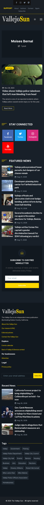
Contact (30, 8)
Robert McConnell (32, 468)
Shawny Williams (17, 468)
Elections (32, 463)
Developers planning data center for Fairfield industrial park (28, 184)
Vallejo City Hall (8, 458)
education (22, 463)
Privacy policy (6, 367)
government (15, 449)
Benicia (28, 458)
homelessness (8, 482)
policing (9, 68)
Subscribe (22, 11)
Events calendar (7, 345)
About (16, 8)
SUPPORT (8, 8)
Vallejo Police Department (12, 453)
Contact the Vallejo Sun (10, 337)
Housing (37, 458)
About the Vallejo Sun (9, 324)
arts (13, 463)
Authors (23, 8)
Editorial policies (7, 333)
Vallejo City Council (32, 453)
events (19, 458)
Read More (8, 108)
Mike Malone (22, 473)
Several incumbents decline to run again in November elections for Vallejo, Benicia (28, 216)
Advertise (5, 358)
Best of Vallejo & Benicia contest (13, 350)
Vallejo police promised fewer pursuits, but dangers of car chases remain (28, 170)
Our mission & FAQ (8, 328)
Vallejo (5, 449)
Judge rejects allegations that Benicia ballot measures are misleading (28, 428)
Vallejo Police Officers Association (15, 478)
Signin (37, 8)
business (6, 463)
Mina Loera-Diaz (9, 473)
